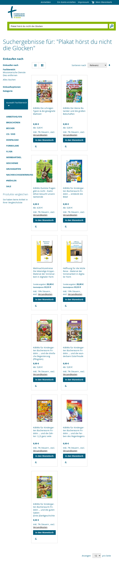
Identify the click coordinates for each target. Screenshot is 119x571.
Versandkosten (40, 135)
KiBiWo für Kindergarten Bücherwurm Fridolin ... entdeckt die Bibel (73, 192)
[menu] (14, 151)
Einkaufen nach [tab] (13, 59)
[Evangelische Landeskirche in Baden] (16, 12)
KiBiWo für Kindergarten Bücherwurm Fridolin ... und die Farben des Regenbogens (74, 432)
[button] (36, 146)
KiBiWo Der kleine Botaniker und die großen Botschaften (74, 111)
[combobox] (58, 26)
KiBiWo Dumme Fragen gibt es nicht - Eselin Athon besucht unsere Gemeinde (44, 192)
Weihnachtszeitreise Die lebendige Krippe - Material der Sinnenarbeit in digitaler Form (44, 272)
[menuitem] (14, 117)
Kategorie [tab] (7, 91)
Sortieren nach (79, 65)
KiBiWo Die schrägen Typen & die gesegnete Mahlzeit (44, 111)
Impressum (83, 2)
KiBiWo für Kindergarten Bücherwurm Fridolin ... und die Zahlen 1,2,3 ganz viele (43, 432)
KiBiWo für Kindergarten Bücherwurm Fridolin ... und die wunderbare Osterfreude (73, 352)
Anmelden (46, 2)
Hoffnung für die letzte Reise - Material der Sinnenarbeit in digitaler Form (74, 272)
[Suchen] (111, 26)
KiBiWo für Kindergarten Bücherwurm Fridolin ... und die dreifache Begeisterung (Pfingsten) (44, 353)
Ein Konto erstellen (66, 2)
